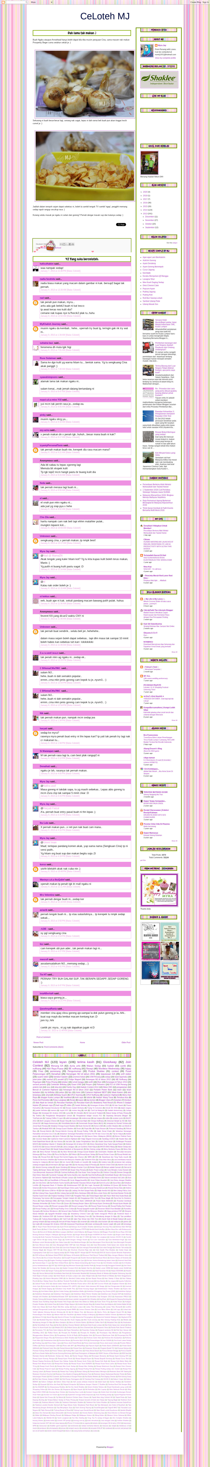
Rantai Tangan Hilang (80, 1356)
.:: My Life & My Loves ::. (154, 599)
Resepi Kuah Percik (47, 1366)
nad (42, 298)
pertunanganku (46, 1136)
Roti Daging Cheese (108, 1376)
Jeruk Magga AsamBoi (78, 1180)
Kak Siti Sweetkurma (153, 624)
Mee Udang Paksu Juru (122, 1190)
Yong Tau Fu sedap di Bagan (98, 1418)
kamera (53, 1110)
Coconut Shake (41, 1139)
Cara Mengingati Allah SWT (63, 1245)
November (150, 220)
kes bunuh (67, 1162)
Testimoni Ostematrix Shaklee (72, 1402)
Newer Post (38, 1042)
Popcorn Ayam (94, 1345)
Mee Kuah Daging (74, 1320)
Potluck (74, 1154)
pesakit (61, 1079)
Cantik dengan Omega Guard (76, 1239)
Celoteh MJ (41, 1062)
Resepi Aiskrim (46, 1131)
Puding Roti (148, 295)
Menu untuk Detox (100, 1193)
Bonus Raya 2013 (122, 1232)
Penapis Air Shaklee (88, 1333)
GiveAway (110, 1062)
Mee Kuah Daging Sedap (153, 282)
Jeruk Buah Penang (40, 1126)
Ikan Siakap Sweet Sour (48, 1281)
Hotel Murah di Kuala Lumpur (62, 1177)
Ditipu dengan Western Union (118, 1255)
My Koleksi (37, 1116)
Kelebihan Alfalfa (78, 1291)
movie (35, 1428)
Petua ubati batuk (90, 1343)
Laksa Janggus (68, 1147)
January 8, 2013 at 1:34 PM (53, 720)
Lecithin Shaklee (112, 1126)
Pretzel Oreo (77, 1348)
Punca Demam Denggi (110, 1351)
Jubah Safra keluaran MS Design (93, 1286)
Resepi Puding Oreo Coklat (63, 1209)
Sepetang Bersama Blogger (117, 1116)
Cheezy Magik (38, 1250)
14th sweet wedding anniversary (156, 678)
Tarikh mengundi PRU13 (103, 1214)
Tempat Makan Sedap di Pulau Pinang (62, 1400)
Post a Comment (43, 1037)
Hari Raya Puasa (55, 1068)
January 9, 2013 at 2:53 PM (53, 936)
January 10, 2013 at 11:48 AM (54, 1030)
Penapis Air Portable (69, 1333)
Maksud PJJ (39, 1317)
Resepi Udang (82, 1371)
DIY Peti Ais (93, 1252)
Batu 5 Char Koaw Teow (52, 1229)
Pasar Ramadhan (73, 1330)
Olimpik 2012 (59, 1327)
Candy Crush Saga (55, 1239)
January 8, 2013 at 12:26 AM (54, 290)
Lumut (68, 1113)
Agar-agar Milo (66, 1165)
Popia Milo (88, 1128)
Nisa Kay (148, 567)
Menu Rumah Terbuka (48, 1152)
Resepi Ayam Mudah (120, 1203)
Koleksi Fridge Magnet (67, 1304)
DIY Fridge (71, 1252)
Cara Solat (55, 1247)
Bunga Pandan (67, 1234)
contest (115, 1071)
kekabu (95, 1423)
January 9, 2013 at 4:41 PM (53, 966)
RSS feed (125, 1353)
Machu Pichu (102, 1312)
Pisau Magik (105, 1198)
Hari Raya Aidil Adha (85, 1271)
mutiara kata (106, 1162)
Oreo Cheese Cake (151, 285)
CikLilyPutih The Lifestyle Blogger (158, 610)
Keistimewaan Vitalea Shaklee (109, 1289)
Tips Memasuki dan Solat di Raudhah (111, 1405)
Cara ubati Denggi (105, 1247)
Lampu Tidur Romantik (114, 1307)
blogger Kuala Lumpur (50, 1097)
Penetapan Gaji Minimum (109, 1333)
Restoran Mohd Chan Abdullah (109, 1209)
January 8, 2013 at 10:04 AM (54, 528)
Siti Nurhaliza (90, 1389)
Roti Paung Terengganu (71, 1379)
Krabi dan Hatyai (39, 1307)
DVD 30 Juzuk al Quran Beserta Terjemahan (115, 1252)
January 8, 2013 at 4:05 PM (53, 773)
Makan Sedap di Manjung (86, 1314)
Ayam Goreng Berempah (153, 267)
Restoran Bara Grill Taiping (119, 1371)
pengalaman (122, 1087)
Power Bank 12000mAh (110, 1345)
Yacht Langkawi (63, 1418)
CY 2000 (86, 1237)
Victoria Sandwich (73, 1413)
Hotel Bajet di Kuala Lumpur (43, 1276)
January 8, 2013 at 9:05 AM (53, 407)
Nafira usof (49, 785)
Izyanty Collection (125, 1281)
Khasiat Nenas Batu (115, 1188)
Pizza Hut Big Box (61, 1154)
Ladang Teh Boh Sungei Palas (83, 1190)
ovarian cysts (118, 1118)
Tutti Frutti (66, 1219)
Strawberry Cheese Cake (81, 1214)
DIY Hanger (81, 1252)
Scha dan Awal (55, 1384)
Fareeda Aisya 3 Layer (43, 1263)
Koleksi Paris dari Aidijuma (104, 1304)
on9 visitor (126, 1074)
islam (119, 1090)
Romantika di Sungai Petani (72, 1376)
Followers (101, 1084)
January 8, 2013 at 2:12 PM (53, 758)
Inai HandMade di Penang (57, 1180)
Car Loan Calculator (97, 1239)
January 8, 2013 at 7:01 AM (53, 350)
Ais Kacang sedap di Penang (86, 1165)
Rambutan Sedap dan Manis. (58, 1356)
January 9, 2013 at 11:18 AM (54, 902)
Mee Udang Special (64, 1193)
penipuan (43, 1428)
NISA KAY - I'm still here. (153, 569)
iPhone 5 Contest (73, 1423)
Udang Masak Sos (150, 304)
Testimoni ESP (47, 1216)
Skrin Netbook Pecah (117, 1389)
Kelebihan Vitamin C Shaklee (52, 1144)
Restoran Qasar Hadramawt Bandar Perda (109, 1374)
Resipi (72, 1100)
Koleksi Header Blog (85, 1304)
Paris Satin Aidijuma (56, 1330)
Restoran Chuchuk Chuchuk (43, 1374)
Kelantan (117, 1100)
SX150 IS (106, 1379)
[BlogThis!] (64, 244)
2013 (145, 214)
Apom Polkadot (61, 1136)
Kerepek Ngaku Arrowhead (51, 248)
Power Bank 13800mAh (84, 1201)
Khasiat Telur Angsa (64, 1301)
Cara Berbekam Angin (116, 1239)
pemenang (55, 1071)
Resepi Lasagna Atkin (60, 1206)
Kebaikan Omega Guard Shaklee (63, 1126)
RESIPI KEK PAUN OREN (153, 803)
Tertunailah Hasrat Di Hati (155, 555)
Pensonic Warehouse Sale (104, 1335)
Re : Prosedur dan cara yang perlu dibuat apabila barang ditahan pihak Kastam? (166, 392)
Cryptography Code (40, 1252)
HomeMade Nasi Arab (61, 1273)
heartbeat (68, 1097)
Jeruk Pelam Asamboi (98, 1180)
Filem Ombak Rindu (61, 1263)
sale (85, 1110)
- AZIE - (44, 929)
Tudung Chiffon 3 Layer (54, 1118)
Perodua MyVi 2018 (80, 1340)
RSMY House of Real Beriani (109, 1353)
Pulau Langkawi (60, 1100)
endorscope (86, 1118)
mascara (105, 1426)
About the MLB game (151, 751)
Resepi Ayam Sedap (87, 1154)
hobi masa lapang (58, 1423)
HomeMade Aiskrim (68, 1123)
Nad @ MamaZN (52, 555)
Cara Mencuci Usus (42, 1245)
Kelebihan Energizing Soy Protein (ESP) (101, 1291)
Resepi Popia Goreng (99, 1206)
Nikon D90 (107, 1087)
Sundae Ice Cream (50, 1394)
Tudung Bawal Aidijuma (50, 1219)
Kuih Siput (65, 1190)
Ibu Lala (44, 823)
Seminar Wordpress (50, 1211)
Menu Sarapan (60, 1322)
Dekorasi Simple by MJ (116, 1121)
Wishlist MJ (50, 1418)
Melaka (126, 1320)
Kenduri (128, 1100)
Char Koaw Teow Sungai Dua (89, 1172)
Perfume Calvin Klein (94, 1338)
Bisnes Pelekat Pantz (123, 1136)
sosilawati (108, 1428)
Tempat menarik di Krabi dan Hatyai (92, 1400)
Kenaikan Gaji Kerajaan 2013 (101, 1296)
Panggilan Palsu (80, 1196)
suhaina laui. (46, 343)
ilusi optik (36, 1224)
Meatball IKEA (47, 1128)
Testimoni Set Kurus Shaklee (43, 1159)
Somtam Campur (92, 1392)
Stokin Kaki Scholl (107, 1392)
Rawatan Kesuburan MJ (53, 1108)
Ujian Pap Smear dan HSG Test (86, 1219)
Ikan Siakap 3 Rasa (112, 1278)
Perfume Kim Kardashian (113, 1338)
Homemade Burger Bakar (88, 1123)
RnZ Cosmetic (54, 1376)
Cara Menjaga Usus (83, 1245)
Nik (41, 713)
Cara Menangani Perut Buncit (99, 1242)
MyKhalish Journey (50, 324)
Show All (174, 652)
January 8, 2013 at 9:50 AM (53, 490)
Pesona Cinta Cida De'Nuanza (157, 824)
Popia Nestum (100, 1128)
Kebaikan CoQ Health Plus (65, 1289)
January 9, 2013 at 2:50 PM (53, 921)
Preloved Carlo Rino (50, 1348)
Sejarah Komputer (69, 1384)
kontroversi (74, 1426)
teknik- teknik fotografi (55, 1431)
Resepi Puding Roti (85, 1369)
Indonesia (90, 1281)
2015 (145, 206)
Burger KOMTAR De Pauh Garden (100, 1234)
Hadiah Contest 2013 (89, 1087)
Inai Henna (58, 1141)
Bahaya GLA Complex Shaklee (82, 1227)
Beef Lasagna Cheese (48, 1121)
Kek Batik (147, 273)
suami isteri (42, 1076)
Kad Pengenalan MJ (115, 1286)
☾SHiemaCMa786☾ (50, 668)
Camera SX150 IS (116, 1237)
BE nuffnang (75, 1068)
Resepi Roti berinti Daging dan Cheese (69, 1157)
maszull (44, 959)
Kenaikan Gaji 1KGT (79, 1296)
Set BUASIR (39, 1387)
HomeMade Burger (112, 1175)
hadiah (110, 1066)
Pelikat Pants (53, 1333)
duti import (55, 1162)
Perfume (81, 1338)
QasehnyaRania (48, 1008)
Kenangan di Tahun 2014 (116, 1082)
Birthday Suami (60, 1095)
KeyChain (102, 1299)
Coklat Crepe (124, 1250)
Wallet (37, 1415)
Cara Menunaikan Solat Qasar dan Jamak (109, 1245)
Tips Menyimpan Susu (65, 1407)
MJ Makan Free (77, 1312)
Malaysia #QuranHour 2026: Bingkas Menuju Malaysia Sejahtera (158, 496)
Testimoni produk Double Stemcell (47, 1405)
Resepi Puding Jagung (67, 1369)
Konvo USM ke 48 (51, 1190)
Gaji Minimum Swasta (73, 1265)
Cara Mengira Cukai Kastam (118, 1170)
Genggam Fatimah (114, 1265)
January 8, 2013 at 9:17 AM (53, 437)
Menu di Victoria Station (77, 1322)
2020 (145, 192)
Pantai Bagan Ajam (96, 1196)
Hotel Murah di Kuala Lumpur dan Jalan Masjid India (75, 1276)
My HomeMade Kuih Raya (44, 1325)
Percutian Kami (83, 1103)
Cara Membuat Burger (78, 1242)
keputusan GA (108, 1074)
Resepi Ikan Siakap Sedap (64, 1361)
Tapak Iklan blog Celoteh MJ (102, 1397)
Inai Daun (80, 1281)
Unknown (45, 536)
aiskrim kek (37, 1087)
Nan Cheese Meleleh (72, 1325)
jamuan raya (47, 1105)
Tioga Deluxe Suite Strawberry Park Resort (78, 1405)
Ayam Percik (64, 1227)
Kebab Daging (47, 1289)
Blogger (110, 1447)
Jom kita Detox (41, 1183)
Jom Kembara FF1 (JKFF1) (67, 1286)
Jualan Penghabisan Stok (85, 1141)
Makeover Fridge (125, 1314)
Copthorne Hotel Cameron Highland (63, 1139)
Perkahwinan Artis (50, 1340)
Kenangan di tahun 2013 (99, 1105)
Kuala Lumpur (78, 1307)
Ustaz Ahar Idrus (104, 1159)
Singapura (66, 1389)
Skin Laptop (102, 1389)
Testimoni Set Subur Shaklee (96, 1402)
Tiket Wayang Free (81, 1216)
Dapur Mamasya (151, 833)
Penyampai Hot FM (124, 1335)
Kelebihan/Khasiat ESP (59, 1296)
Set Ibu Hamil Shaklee (76, 1387)
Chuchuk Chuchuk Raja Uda (81, 1250)
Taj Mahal (59, 1397)
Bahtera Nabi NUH (122, 1227)
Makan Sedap (94, 1066)
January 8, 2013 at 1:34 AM (53, 335)
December (150, 217)
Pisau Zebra (47, 1154)
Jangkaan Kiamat (118, 1283)
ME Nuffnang (121, 1079)
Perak (78, 1128)
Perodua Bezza (64, 1340)
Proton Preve (56, 1203)
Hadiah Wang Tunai (104, 1097)
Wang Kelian (99, 1415)
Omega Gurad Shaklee (86, 1152)
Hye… (146, 635)
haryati (43, 728)
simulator (85, 1428)
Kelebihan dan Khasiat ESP (111, 1294)
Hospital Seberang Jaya (120, 1273)
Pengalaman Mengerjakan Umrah (59, 1116)
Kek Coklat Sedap (62, 1291)
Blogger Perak (108, 1232)
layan (63, 1062)
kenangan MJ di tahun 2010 (111, 1423)
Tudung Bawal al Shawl (62, 1410)
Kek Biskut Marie (47, 1291)
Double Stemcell (87, 1258)
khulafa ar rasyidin (81, 1162)
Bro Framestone (151, 735)
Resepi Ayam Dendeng (100, 1203)
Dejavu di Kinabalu (73, 1255)
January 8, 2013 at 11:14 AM (54, 569)
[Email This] (61, 244)
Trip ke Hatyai (117, 1134)
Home (82, 1042)
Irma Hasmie (101, 1281)
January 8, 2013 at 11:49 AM (54, 645)
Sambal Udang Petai (151, 301)
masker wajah (108, 1224)
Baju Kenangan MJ (77, 1136)
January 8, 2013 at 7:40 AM (53, 369)
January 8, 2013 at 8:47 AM (53, 391)
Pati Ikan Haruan (122, 1330)
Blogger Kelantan (93, 1232)
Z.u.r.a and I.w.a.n (49, 653)
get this (143, 860)
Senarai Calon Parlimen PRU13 (72, 1211)
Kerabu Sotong (38, 1299)
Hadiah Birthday (81, 1105)
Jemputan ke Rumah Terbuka (117, 1123)
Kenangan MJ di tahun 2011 (80, 1074)
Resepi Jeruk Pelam (84, 1361)
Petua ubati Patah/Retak (72, 1343)
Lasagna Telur (149, 279)
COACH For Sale (73, 1237)
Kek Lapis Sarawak (92, 1185)
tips (70, 1092)
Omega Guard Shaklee (64, 1128)
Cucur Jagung (149, 270)
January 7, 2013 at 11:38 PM (54, 271)
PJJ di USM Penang (118, 1084)
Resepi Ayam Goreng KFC (119, 1356)
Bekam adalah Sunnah (112, 1167)
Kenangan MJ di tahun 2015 (52, 1113)
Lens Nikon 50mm (103, 1309)
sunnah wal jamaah (122, 1428)
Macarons (90, 1312)
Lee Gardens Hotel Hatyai (87, 1147)
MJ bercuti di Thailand (94, 1113)
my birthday (50, 1092)
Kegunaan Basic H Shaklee (52, 1185)
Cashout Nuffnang (68, 1172)
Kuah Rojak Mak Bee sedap (58, 1307)
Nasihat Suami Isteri (40, 1196)
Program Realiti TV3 (107, 1348)
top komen (91, 1100)
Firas (40, 1071)
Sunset (62, 1394)
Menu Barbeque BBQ (82, 1193)
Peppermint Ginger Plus (43, 1338)
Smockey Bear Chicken (57, 1392)
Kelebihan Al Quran (110, 1185)
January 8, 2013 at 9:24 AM (53, 475)
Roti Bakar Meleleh (91, 1376)
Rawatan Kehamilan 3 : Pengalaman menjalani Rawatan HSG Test (165, 413)
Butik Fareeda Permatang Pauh (52, 1237)
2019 (145, 196)
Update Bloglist (125, 1410)
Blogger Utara (105, 1100)
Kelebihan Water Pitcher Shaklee (86, 1294)
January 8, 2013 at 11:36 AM (54, 603)
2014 (145, 210)
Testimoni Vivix (89, 1159)
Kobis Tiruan (117, 1301)
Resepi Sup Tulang (67, 1371)
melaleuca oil (124, 1426)
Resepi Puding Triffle (85, 1131)
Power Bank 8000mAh (104, 1201)
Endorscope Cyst (78, 1260)
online (107, 1118)
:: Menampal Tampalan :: (153, 669)
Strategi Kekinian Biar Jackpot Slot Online (159, 626)
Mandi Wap (51, 1317)
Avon (78, 1092)
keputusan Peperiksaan (76, 1224)
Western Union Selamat (115, 1415)
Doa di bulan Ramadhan (53, 1258)
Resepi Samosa (51, 1371)
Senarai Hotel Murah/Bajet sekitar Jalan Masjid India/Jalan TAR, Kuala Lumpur (165, 323)
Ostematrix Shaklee (105, 1152)
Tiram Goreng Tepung (83, 1407)
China (65, 1250)
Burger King (64, 1121)
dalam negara (126, 1108)
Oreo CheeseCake (86, 1327)
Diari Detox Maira (39, 1175)
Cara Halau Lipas (61, 1242)
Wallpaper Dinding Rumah (51, 1415)
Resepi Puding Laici (42, 1209)
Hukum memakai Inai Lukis (114, 1177)
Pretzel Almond (65, 1348)
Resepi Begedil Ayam (83, 1358)
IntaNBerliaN (46, 993)
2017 (145, 199)
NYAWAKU (148, 642)
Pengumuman (74, 1071)
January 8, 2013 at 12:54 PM (54, 683)
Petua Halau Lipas (54, 1343)
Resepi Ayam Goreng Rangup (44, 1358)
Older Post (126, 1042)
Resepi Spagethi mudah (86, 1209)
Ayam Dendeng (61, 1167)
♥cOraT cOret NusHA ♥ (154, 696)
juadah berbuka (41, 1110)
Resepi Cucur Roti (122, 1358)
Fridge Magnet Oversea (90, 1139)
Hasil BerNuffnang (94, 1175)
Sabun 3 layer (118, 1379)
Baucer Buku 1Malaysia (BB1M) (99, 1136)
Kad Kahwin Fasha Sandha (60, 1183)
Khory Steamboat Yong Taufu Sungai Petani (106, 1144)
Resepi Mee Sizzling (86, 1366)
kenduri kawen (61, 1076)
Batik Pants (37, 1229)
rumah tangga (78, 1082)
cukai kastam (102, 1221)
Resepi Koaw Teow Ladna (104, 1363)
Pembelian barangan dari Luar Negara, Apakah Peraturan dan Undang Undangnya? (166, 346)
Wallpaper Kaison (85, 1415)
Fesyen (89, 1084)
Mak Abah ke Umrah (44, 1103)
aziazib (43, 910)
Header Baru (124, 1139)
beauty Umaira (38, 1420)
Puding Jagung (149, 292)
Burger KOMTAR (61, 1170)
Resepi (89, 1068)
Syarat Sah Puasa (46, 1397)
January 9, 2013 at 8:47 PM (53, 985)
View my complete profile (165, 58)
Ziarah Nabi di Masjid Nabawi (112, 1219)
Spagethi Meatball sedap (57, 1214)
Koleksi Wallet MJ (123, 1304)
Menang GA (57, 1066)
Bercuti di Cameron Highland (45, 1090)
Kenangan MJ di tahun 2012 (98, 1079)
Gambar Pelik (88, 1265)
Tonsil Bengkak (99, 1407)
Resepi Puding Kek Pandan (121, 1206)
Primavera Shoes (91, 1348)
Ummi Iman (49, 842)
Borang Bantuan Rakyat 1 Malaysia (45, 1234)
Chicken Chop (108, 1172)
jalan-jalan (37, 1079)
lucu (48, 1087)
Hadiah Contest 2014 (70, 1268)
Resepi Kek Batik (101, 1361)
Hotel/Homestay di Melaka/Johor (89, 1177)
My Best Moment (67, 1152)
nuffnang (37, 1068)
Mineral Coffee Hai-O (96, 1322)
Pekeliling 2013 (38, 1333)
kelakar (65, 1082)
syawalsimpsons (49, 377)
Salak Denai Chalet (104, 1131)
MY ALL (147, 676)
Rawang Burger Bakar (80, 1203)
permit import (53, 1165)
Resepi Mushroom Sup (104, 1366)
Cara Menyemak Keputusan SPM (45, 1172)
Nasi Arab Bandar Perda (120, 1193)
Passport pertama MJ (105, 1330)
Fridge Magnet (75, 1079)
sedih (90, 1082)
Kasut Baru (117, 1183)
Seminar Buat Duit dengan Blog (119, 1384)
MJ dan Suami (117, 1105)
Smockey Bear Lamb (75, 1392)
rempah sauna (74, 1428)
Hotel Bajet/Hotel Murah (42, 1141)
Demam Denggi (122, 1172)
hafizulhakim (46, 263)
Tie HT (43, 974)
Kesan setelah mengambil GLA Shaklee (82, 1299)
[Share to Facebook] (69, 244)
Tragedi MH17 (113, 1407)
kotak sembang (94, 1224)
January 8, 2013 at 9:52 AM (53, 509)
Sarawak (43, 1384)
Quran (66, 1203)
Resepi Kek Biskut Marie (120, 1361)
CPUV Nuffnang (92, 1095)
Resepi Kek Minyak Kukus (42, 1363)
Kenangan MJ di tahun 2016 (76, 1090)
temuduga (127, 1224)
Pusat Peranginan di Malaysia (85, 1353)
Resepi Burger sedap (41, 1206)
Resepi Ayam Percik (65, 1358)
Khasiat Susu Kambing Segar (43, 1301)
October (148, 224)
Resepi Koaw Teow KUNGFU (81, 1363)
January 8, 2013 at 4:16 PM (53, 830)
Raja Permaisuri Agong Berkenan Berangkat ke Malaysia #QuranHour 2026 (158, 503)
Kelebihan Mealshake (43, 1294)
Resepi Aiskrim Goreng (64, 1131)
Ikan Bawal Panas (95, 1278)
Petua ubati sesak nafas (108, 1343)
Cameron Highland (111, 1095)
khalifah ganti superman (58, 1426)
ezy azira (44, 430)
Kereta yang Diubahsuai (96, 1188)
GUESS (60, 1265)
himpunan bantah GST (41, 1423)
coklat (92, 1221)
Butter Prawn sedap (96, 1170)
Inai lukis (69, 1141)
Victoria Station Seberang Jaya (93, 1413)
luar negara (98, 1118)
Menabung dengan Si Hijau (43, 1322)
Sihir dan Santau (54, 1389)
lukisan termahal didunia (90, 1426)
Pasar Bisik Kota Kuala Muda (117, 1196)
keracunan (43, 1426)
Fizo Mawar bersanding (79, 1263)
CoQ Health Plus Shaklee (105, 1250)
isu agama (86, 1423)
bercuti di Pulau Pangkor (68, 1221)
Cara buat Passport (69, 1247)
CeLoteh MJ (105, 16)
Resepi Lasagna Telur (79, 1206)
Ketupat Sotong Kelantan (153, 835)
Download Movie (101, 1258)
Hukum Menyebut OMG (54, 1278)
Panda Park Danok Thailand (121, 1327)
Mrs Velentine (47, 895)
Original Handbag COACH (61, 1196)
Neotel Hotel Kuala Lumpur (92, 1325)
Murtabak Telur (112, 1322)
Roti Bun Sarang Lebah (152, 298)
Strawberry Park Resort (103, 1103)
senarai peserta (39, 1084)
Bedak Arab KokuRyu (97, 1229)
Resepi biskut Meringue (98, 1371)
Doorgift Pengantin (71, 1258)
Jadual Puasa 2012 (42, 1283)
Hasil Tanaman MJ (101, 1271)
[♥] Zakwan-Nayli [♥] (152, 685)
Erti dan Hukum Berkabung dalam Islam (101, 1260)
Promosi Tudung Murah (41, 1351)
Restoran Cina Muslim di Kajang (67, 1374)
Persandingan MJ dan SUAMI (100, 1340)
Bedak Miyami (95, 1167)
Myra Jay (51, 244)
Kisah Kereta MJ (84, 1126)
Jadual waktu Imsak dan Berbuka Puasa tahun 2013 (72, 1283)
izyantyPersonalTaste (51, 445)
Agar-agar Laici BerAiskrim (154, 257)
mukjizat (95, 1162)
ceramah (83, 1221)
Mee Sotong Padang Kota (110, 1320)
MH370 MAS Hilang (107, 1147)
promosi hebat (79, 1077)
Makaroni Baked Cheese (107, 1314)
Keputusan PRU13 (122, 1296)
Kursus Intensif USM (52, 1147)
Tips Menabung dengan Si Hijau (104, 1216)
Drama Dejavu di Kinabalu (119, 1258)
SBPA (89, 1157)
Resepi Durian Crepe (106, 1154)
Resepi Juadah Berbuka (75, 1108)
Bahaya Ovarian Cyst (79, 1167)
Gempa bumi (100, 1265)
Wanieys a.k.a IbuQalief (52, 879)
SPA (96, 1157)
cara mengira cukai (107, 1420)
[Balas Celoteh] (73, 271)
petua (61, 1092)
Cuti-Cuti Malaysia (97, 1110)
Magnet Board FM (117, 1312)
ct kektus (45, 596)
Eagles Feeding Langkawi (59, 1260)
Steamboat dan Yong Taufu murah (115, 1157)
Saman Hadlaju (115, 1382)
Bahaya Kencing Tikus (105, 1227)
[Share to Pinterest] (72, 244)
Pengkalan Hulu (86, 1335)
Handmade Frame (39, 1271)
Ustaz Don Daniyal (41, 1413)
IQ (102, 1123)
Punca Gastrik (126, 1351)
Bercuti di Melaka (46, 1232)
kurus (43, 864)
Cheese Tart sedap (122, 1247)
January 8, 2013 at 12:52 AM (54, 316)
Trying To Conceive (94, 1108)
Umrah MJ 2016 (111, 1108)
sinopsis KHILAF (97, 1428)
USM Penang (95, 1077)
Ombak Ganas (72, 1327)
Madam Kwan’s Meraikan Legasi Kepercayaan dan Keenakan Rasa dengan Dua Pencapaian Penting (156, 615)
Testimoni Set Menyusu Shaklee (69, 1159)
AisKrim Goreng (149, 260)
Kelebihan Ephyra (124, 1291)
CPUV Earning (76, 1095)
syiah (119, 1224)
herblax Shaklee (123, 1420)
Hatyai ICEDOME (117, 1271)
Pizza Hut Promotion (41, 1100)
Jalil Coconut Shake (101, 1283)
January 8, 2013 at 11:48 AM (54, 619)
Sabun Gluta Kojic (63, 1382)
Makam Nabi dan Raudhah (64, 1314)
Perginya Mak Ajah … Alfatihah (155, 580)
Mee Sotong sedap (93, 1149)
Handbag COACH (108, 1139)
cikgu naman (149, 758)
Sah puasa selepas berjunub (84, 1382)
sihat (48, 1095)
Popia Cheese (65, 1201)
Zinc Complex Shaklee (121, 1418)
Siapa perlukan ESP (114, 1211)
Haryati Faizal (51, 808)
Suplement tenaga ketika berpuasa (80, 1394)
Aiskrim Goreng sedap (44, 1167)
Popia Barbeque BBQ (48, 1201)
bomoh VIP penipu (64, 1420)
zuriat (95, 1431)
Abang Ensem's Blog (153, 749)
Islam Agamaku (121, 1077)
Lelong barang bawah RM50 (66, 1309)
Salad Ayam (102, 1382)
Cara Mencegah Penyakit (122, 1242)
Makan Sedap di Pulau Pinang (117, 1113)
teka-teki (58, 1087)
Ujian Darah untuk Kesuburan (107, 1410)
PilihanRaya (81, 1345)
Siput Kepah (77, 1389)
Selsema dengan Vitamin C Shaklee (92, 1384)
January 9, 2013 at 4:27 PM (53, 951)
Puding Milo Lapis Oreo (74, 1351)
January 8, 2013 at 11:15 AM (54, 588)
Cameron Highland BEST (96, 1092)
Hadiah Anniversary (115, 1110)
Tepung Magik (113, 1400)
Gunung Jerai (54, 1268)
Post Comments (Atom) (53, 1047)
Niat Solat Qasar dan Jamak (115, 1325)
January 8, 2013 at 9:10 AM (53, 422)
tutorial (89, 1097)
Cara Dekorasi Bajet (79, 1121)
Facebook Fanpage (56, 1175)
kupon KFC (64, 1110)
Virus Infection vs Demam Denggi (119, 1413)
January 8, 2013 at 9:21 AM (53, 452)
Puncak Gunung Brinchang (61, 1353)
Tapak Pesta (120, 1397)
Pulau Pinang (51, 1082)
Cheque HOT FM (53, 1250)
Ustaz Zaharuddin (57, 1413)
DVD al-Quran (40, 1255)
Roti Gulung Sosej (124, 1376)
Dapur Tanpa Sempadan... (155, 801)
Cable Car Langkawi (99, 1237)
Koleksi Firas (51, 1304)
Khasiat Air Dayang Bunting (119, 1299)
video (69, 1105)
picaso (63, 1428)
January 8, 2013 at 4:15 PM (53, 796)
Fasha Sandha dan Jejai (76, 1175)
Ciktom (147, 539)
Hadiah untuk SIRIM (103, 1268)
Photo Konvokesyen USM (50, 1345)
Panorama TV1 (40, 1330)
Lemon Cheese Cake (86, 1309)
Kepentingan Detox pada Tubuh (72, 1188)
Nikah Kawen (117, 1092)
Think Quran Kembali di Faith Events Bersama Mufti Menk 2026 (158, 509)
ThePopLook (37, 1118)
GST (53, 1265)
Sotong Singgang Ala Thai (153, 794)
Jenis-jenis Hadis (49, 1286)
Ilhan (99, 1082)
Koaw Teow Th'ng (103, 1301)
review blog (76, 1110)
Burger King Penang (78, 1170)
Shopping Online (39, 1389)
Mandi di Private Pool (65, 1317)
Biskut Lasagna (61, 1232)
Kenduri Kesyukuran (49, 1188)
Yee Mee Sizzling (78, 1418)
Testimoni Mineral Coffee (50, 1402)
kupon (81, 1100)
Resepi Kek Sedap (61, 1363)
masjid (114, 1426)
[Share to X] (67, 244)
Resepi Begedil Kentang (103, 1358)
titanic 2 (68, 1431)
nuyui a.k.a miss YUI (50, 399)
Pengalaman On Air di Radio (67, 1335)
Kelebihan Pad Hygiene (62, 1294)
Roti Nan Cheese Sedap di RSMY (47, 1379)
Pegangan (37, 1082)
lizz (42, 944)
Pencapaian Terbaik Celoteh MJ (65, 1198)
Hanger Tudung (53, 1271)
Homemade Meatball (79, 1273)
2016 (145, 203)
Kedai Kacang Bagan (86, 1289)
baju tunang (51, 1221)
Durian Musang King (40, 1260)
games (126, 1221)
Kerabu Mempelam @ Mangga (155, 276)
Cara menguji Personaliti (88, 1247)
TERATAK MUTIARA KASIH (156, 792)
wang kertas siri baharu (82, 1431)
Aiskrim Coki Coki (124, 1165)
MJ (67, 1312)
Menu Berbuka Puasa (112, 1149)
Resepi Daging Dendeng (42, 1361)
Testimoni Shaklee (63, 1216)
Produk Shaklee (96, 1071)
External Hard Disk (124, 1260)
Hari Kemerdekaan (68, 1271)
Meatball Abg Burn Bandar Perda (51, 1320)
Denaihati (45, 766)
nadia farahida (47, 279)
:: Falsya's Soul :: (151, 667)
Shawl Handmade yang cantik (118, 1387)
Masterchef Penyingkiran (84, 1317)
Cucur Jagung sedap (56, 1252)
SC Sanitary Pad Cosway (92, 1379)
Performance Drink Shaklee (65, 1338)
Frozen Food (95, 1263)
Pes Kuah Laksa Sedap (122, 1340)
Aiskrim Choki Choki (107, 1165)
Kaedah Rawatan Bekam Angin (84, 1183)
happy (128, 1068)
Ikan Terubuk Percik (67, 1281)
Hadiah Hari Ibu (87, 1268)
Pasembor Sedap (88, 1330)
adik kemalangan (72, 1118)
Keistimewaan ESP (74, 1185)
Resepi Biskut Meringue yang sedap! (165, 433)
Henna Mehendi (45, 1273)
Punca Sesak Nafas (42, 1353)
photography (53, 1428)
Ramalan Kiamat (39, 1356)
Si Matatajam (47, 751)
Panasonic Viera (102, 1327)
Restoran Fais (86, 1374)
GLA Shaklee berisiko (111, 1263)
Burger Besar (80, 1234)
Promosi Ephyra (123, 1348)
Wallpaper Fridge (70, 1415)
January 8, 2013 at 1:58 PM (53, 743)
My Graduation (126, 1322)
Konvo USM (98, 1126)
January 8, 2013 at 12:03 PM (54, 660)
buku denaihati (92, 1420)
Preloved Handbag (116, 1128)
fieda (42, 483)
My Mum (59, 1325)
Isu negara (112, 1281)
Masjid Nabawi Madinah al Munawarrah (68, 1149)
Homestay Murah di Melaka (99, 1273)
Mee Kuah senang (90, 1320)
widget (175, 243)
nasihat (50, 1079)
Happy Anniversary (51, 1123)
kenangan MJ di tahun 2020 (53, 1224)
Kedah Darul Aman (105, 1141)
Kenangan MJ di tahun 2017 (76, 1144)
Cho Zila (44, 517)
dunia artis (75, 1066)
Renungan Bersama (99, 1356)
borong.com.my (79, 1420)
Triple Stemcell (46, 1410)
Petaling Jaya (40, 1343)
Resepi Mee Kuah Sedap (66, 1366)
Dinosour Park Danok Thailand (94, 1255)
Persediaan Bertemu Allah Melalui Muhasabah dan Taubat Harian (157, 485)
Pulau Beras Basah (92, 1351)
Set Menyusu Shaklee (95, 1211)
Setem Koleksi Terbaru (96, 1387)
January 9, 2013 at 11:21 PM (54, 1000)
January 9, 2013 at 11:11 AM (54, 887)
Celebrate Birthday (59, 1084)
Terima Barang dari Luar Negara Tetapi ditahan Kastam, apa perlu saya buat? (165, 369)
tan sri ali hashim (39, 1431)
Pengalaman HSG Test (89, 1198)
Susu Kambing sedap (103, 1394)
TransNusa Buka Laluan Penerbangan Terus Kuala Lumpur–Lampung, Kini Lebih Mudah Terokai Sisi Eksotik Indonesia (159, 739)
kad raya (59, 1105)
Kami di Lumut (104, 1183)
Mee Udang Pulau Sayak (44, 1193)
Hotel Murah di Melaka (106, 1276)
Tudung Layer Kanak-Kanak (83, 1410)
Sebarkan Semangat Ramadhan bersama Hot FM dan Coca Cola (84, 1134)
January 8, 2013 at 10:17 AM (54, 543)
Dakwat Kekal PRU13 (55, 1255)
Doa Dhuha (37, 1258)
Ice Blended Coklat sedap (75, 1278)
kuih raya (79, 1097)
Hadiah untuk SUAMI (121, 1268)
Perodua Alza (122, 1097)
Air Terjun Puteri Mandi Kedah (46, 1227)
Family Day (71, 1087)
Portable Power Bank (103, 1090)
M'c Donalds (78, 1113)
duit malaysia (115, 1221)
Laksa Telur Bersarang (94, 1307)
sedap (107, 1077)
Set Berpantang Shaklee (56, 1387)
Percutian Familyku (65, 1103)
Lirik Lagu (116, 1309)
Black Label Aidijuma (76, 1232)
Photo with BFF (68, 1345)
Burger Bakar (46, 1170)
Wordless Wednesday (109, 1068)
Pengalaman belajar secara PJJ (89, 1116)
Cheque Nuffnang (97, 1121)
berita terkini (50, 1420)
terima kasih (85, 1062)
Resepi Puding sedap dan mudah (107, 1369)
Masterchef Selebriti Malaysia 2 (107, 1317)
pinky (43, 415)
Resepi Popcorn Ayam (47, 1369)
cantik (123, 1066)
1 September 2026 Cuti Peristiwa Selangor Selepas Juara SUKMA (156, 491)
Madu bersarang (150, 826)
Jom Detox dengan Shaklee (120, 1180)
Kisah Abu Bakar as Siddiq (84, 1301)
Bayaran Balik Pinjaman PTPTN (75, 1229)
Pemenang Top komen (41, 1198)
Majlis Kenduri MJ (103, 1190)
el (41, 498)
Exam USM (76, 1084)
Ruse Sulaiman (48, 358)
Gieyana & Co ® (150, 633)
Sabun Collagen (47, 1382)
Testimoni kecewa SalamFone (120, 1402)
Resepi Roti (45, 1157)
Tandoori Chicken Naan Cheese (77, 1397)
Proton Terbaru (57, 1351)
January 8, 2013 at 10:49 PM (54, 871)
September (150, 227)
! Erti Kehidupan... (151, 769)
